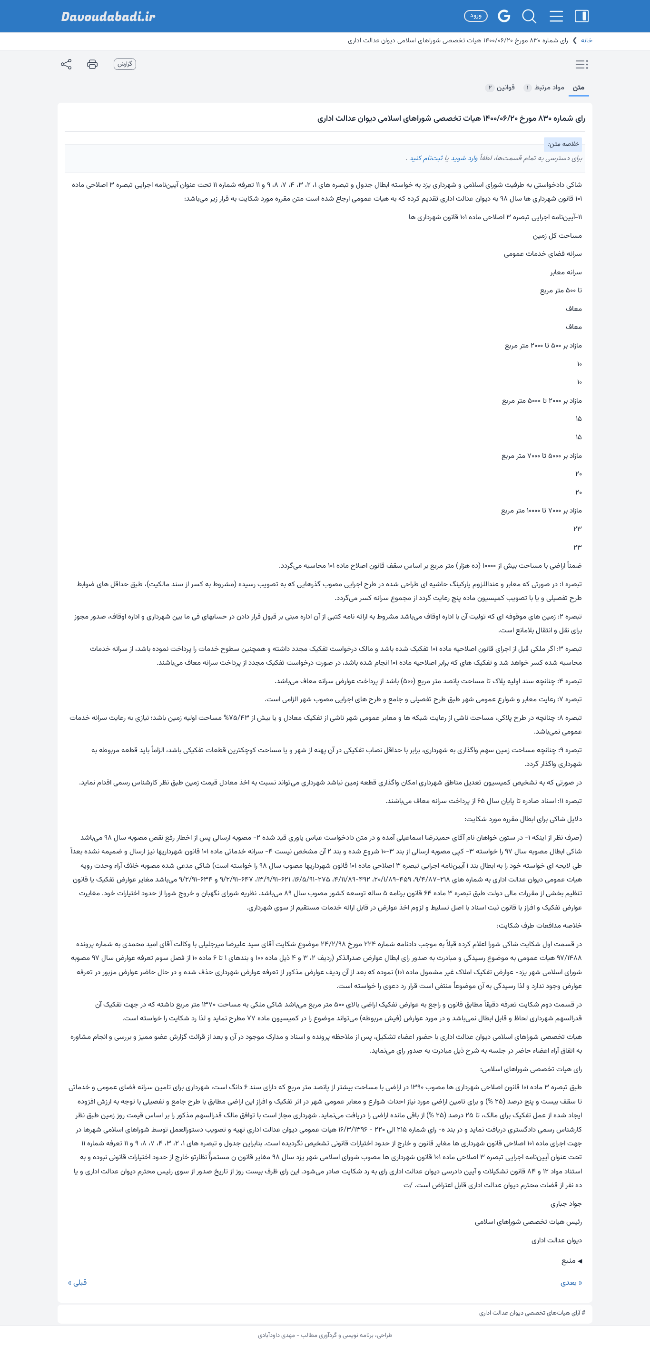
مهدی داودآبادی (276, 1335)
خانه (586, 41)
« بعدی (571, 1283)
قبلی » (77, 1283)
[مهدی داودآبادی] (108, 16)
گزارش (125, 64)
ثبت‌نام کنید (425, 158)
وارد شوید (463, 158)
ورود (476, 15)
